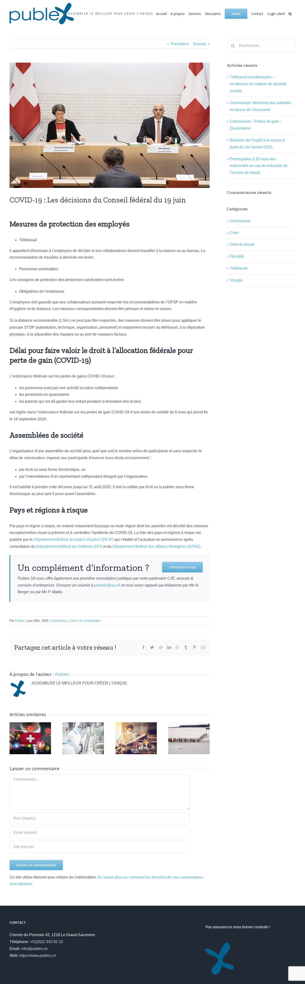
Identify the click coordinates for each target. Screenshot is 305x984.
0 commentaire (90, 621)
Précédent (179, 44)
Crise (73, 621)
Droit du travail (242, 244)
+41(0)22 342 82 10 (46, 942)
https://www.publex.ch (37, 956)
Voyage (236, 280)
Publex (20, 621)
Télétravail (239, 268)
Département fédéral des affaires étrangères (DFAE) (156, 546)
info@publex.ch (34, 949)
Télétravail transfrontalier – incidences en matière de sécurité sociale (258, 84)
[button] (290, 12)
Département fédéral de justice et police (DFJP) (74, 539)
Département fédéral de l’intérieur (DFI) (69, 546)
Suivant (199, 44)
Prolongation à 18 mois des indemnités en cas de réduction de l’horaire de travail (259, 166)
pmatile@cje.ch (107, 585)
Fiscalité (237, 256)
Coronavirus (59, 621)
